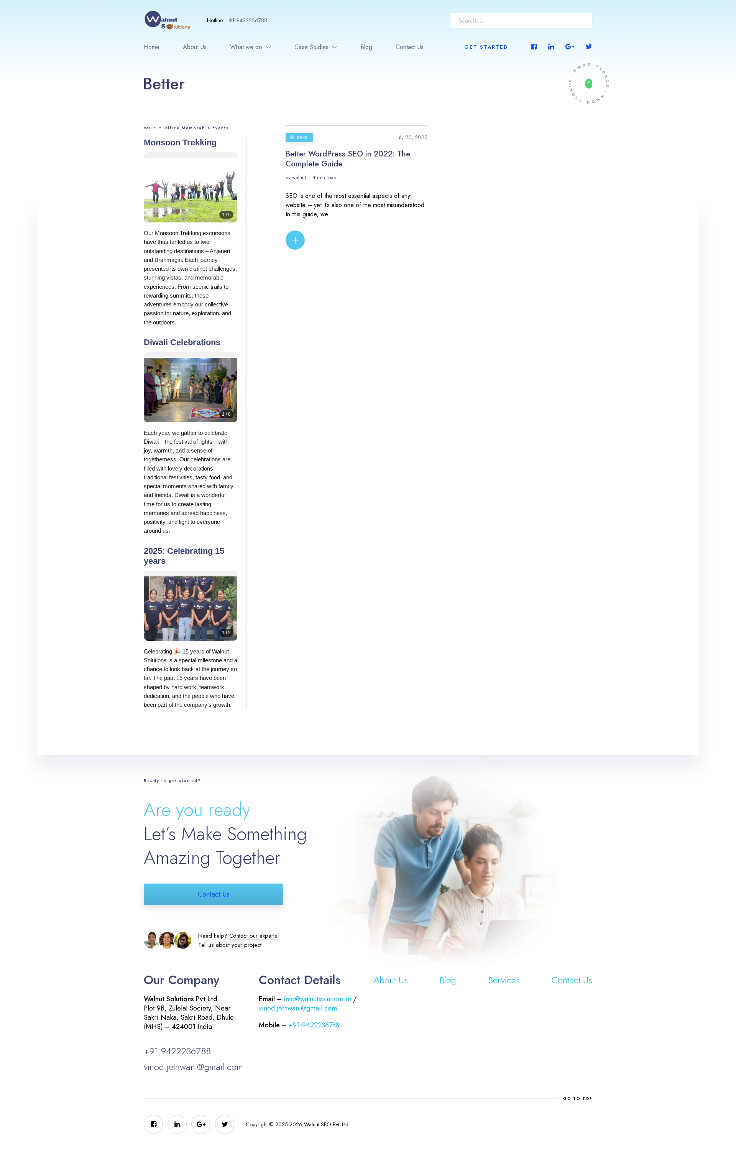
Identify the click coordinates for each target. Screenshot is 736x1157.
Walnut (299, 177)
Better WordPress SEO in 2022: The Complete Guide (348, 159)
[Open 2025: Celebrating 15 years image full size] (190, 611)
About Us (195, 47)
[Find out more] (588, 83)
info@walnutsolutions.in (317, 999)
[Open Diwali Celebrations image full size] (190, 393)
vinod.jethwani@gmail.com (193, 1066)
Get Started (486, 47)
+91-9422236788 (246, 20)
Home (151, 47)
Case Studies (311, 47)
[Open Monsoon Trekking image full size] (190, 193)
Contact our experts (253, 936)
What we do (246, 47)
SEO (302, 137)
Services (504, 980)
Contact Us (410, 47)
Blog (366, 47)
